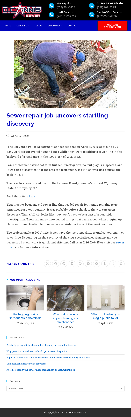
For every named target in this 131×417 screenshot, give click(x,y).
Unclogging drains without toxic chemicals (25, 316)
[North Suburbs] (51, 14)
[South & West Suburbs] (91, 14)
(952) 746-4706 (107, 16)
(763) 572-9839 (66, 16)
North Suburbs (65, 12)
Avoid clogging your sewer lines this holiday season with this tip (41, 369)
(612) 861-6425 (66, 7)
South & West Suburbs (109, 12)
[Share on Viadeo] (113, 263)
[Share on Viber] (80, 263)
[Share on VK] (88, 263)
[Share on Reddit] (96, 263)
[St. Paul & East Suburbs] (91, 6)
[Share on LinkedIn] (72, 263)
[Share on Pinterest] (63, 263)
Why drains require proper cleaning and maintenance (65, 318)
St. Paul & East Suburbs (110, 3)
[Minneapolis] (51, 6)
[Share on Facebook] (55, 263)
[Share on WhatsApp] (121, 263)
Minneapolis (64, 3)
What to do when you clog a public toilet (105, 316)
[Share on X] (47, 263)
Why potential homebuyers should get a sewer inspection (37, 351)
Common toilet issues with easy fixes (26, 363)
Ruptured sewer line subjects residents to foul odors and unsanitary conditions (48, 357)
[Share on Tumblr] (104, 263)
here (32, 196)
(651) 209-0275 (106, 7)
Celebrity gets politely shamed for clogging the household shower (42, 345)
